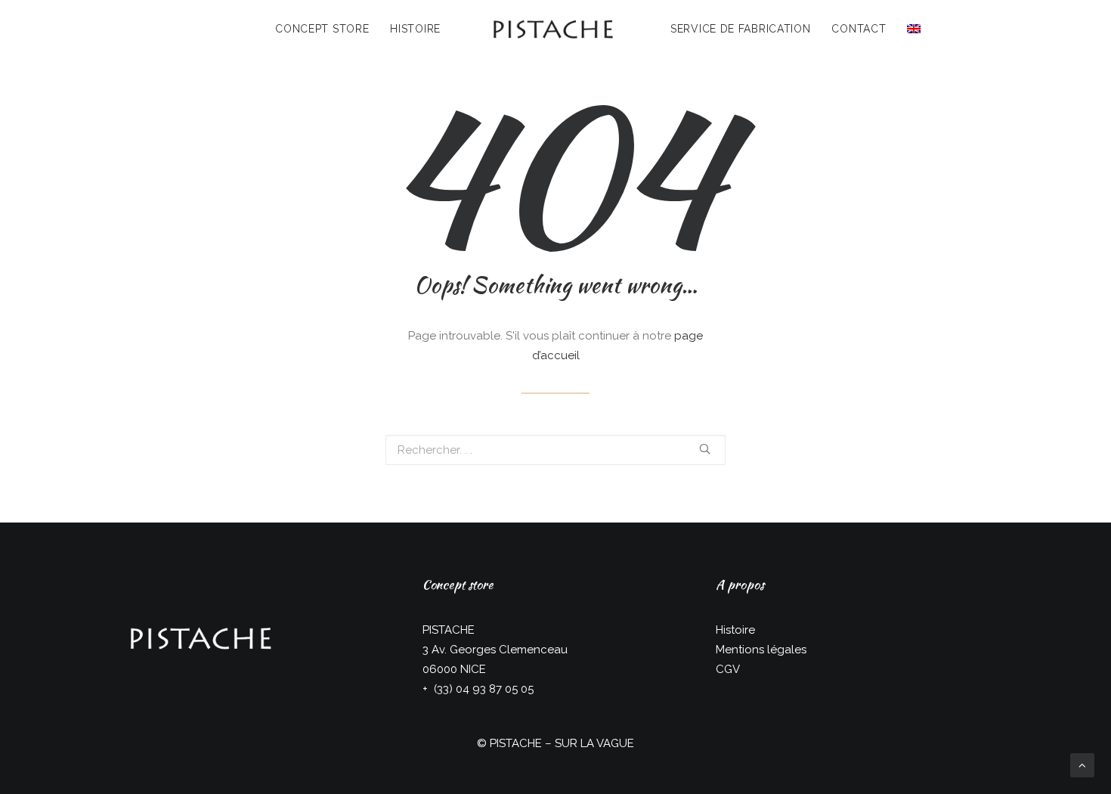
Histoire (415, 29)
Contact (858, 29)
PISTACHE (516, 743)
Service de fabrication (740, 29)
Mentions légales (761, 649)
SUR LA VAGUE (594, 743)
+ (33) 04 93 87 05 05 (478, 689)
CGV (728, 669)
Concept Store (322, 29)
